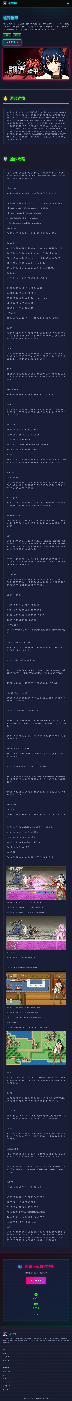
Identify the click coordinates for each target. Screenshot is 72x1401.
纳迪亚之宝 (6, 1386)
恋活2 (5, 1379)
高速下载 (6, 1361)
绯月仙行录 (6, 1383)
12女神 (5, 1390)
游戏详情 (6, 1353)
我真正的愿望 (7, 1372)
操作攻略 (6, 1357)
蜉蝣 (4, 1375)
